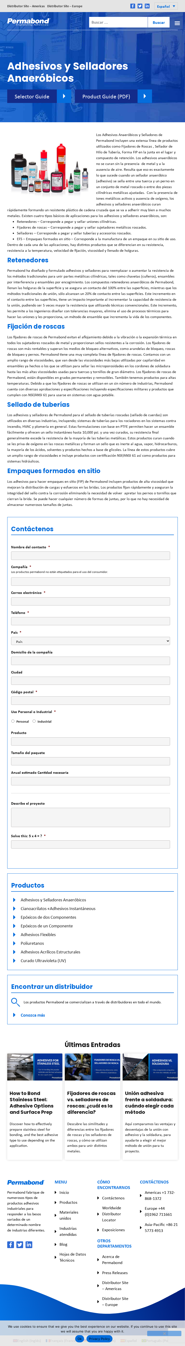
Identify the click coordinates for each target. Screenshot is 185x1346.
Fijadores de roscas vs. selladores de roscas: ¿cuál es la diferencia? (91, 1102)
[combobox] (118, 22)
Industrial (44, 721)
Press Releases (115, 1273)
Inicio (64, 1192)
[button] (166, 6)
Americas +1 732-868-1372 (160, 1195)
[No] (164, 1333)
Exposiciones (113, 1230)
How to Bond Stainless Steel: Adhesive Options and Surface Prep (31, 1102)
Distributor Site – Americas (26, 6)
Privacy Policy (99, 1339)
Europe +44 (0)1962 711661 (158, 1211)
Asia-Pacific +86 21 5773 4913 (161, 1227)
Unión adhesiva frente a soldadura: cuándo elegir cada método (149, 1102)
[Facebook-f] (132, 6)
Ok (80, 1339)
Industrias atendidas (68, 1231)
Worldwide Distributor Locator (111, 1214)
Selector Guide (32, 96)
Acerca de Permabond (112, 1259)
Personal (22, 721)
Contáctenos (113, 1198)
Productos (68, 1202)
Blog (63, 1244)
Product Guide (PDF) (106, 96)
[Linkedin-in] (147, 6)
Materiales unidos (68, 1215)
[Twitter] (140, 6)
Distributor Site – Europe (64, 6)
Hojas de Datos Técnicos (72, 1257)
